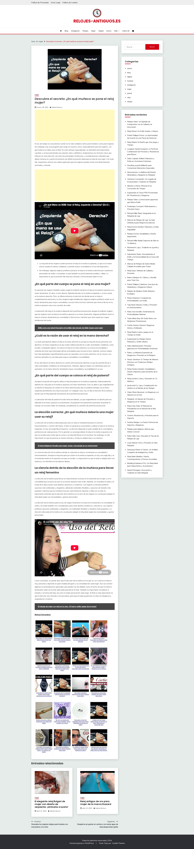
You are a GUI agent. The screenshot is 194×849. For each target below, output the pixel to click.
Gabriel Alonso (57, 107)
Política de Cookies (70, 2)
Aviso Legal (55, 2)
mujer (37, 94)
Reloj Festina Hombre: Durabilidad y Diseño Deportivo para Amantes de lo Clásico (142, 371)
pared (129, 93)
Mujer (93, 31)
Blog (66, 31)
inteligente (131, 85)
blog (129, 72)
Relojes (85, 31)
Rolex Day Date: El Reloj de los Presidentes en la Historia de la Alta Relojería (141, 408)
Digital (101, 31)
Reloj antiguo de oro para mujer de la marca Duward (95, 803)
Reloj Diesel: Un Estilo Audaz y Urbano (142, 131)
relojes (129, 101)
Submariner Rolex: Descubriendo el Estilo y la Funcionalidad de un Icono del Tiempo (143, 257)
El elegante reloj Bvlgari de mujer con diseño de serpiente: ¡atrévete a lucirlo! (51, 804)
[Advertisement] (75, 125)
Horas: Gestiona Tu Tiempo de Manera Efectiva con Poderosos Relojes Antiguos (142, 362)
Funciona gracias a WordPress (81, 843)
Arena (108, 31)
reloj (128, 97)
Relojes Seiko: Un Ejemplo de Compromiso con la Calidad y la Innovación (139, 124)
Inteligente (75, 31)
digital (129, 77)
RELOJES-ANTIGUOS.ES (97, 21)
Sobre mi (125, 31)
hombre (130, 81)
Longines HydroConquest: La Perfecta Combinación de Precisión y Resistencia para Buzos (143, 151)
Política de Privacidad (39, 2)
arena (129, 68)
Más (116, 31)
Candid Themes (118, 843)
